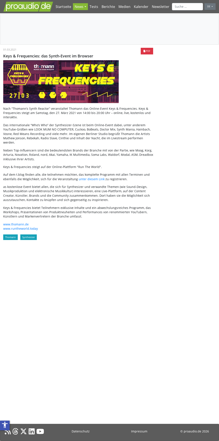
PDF (147, 50)
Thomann (10, 237)
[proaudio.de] (28, 7)
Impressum (139, 431)
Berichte (108, 6)
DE (209, 6)
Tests (94, 6)
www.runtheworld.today (20, 228)
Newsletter (160, 6)
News (79, 6)
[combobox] (187, 6)
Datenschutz (81, 431)
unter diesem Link (92, 179)
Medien (124, 6)
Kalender (141, 6)
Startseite (63, 6)
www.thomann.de (16, 224)
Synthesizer (28, 237)
